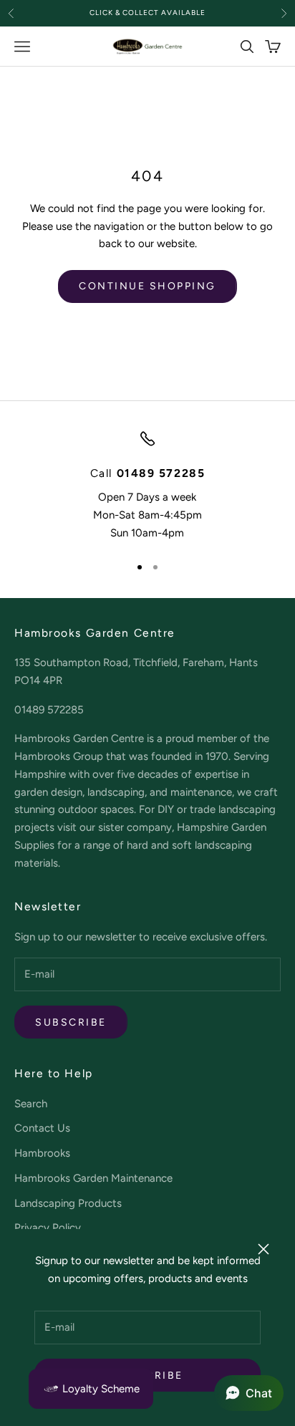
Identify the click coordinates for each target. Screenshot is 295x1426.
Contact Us (42, 1128)
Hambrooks (42, 1153)
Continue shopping (147, 286)
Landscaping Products (68, 1203)
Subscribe (71, 1022)
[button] (249, 1393)
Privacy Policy (47, 1227)
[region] (147, 486)
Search (30, 1103)
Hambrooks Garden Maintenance (93, 1178)
